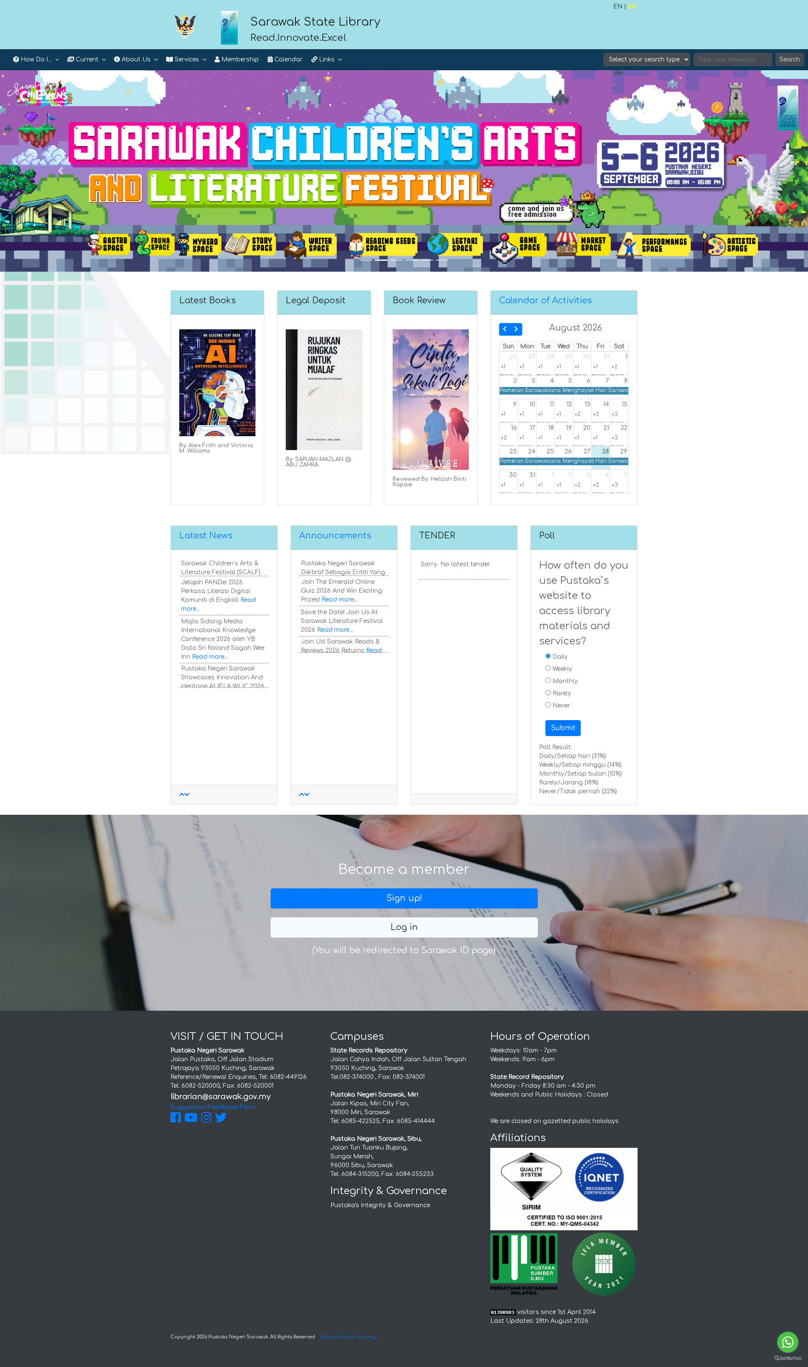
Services (186, 59)
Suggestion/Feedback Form (212, 1107)
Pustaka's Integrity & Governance (380, 1205)
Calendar (288, 59)
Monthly (564, 681)
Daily (559, 657)
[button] (60, 171)
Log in (404, 927)
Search (789, 59)
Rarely (561, 693)
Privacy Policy (337, 1337)
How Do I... (35, 59)
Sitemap (367, 1337)
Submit (563, 728)
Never (560, 705)
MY (633, 6)
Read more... (210, 639)
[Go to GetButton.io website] (787, 1358)
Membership (239, 59)
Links (326, 59)
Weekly (561, 669)
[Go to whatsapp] (787, 1342)
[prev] (505, 329)
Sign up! (404, 898)
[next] (516, 329)
